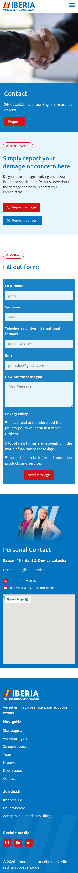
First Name (14, 285)
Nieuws (9, 762)
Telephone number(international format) (32, 331)
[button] (18, 146)
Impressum (12, 800)
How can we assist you (23, 376)
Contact (9, 778)
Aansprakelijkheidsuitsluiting (27, 815)
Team (7, 754)
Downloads (12, 770)
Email (9, 355)
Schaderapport (15, 746)
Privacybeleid (14, 808)
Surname (12, 307)
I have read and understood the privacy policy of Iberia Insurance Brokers (33, 428)
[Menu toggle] (72, 5)
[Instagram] (7, 843)
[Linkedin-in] (29, 843)
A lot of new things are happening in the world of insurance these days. (38, 446)
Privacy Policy (16, 413)
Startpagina (12, 730)
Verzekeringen (15, 738)
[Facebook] (18, 843)
